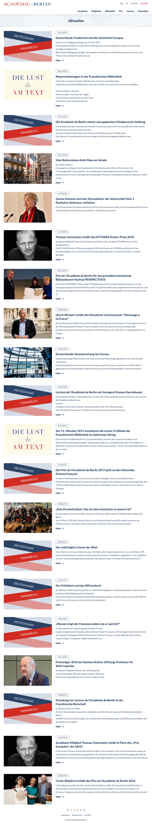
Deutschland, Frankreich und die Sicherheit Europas (89, 38)
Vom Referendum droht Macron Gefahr (81, 160)
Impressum (65, 815)
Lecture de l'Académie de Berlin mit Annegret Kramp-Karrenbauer (99, 392)
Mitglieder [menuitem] (96, 11)
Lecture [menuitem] (130, 11)
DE (121, 3)
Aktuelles (144, 3)
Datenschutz (77, 815)
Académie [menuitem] (83, 11)
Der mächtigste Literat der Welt (76, 547)
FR (127, 3)
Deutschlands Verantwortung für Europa (82, 354)
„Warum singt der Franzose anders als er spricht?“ (88, 624)
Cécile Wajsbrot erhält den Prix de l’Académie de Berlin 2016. (96, 781)
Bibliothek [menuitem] (110, 11)
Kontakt (134, 3)
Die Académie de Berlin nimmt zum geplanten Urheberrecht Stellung (100, 122)
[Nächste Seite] (84, 810)
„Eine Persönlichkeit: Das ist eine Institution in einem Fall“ (94, 509)
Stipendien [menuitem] (143, 11)
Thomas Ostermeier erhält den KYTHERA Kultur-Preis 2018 (95, 237)
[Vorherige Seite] (68, 810)
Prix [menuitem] (121, 11)
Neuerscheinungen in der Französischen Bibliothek (89, 76)
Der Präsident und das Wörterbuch (78, 585)
